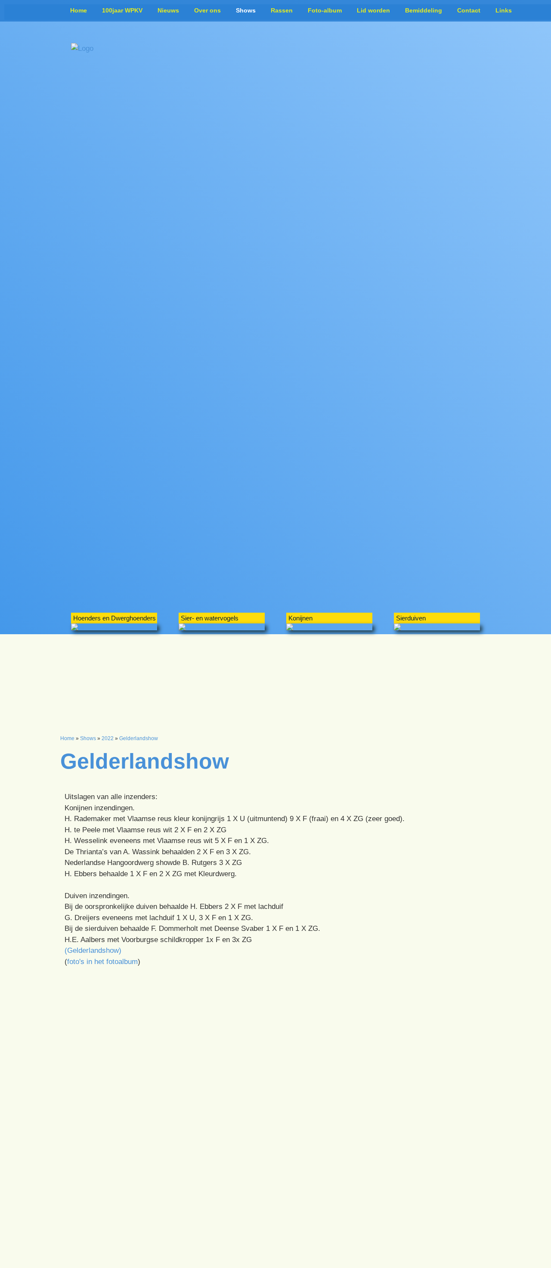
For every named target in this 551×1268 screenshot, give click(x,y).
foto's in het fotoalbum (102, 962)
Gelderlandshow (138, 738)
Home (67, 738)
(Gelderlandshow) (93, 950)
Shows (88, 738)
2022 (108, 738)
